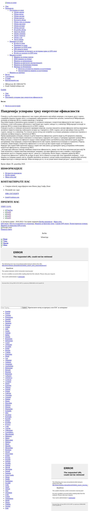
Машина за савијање (17, 72)
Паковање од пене (20, 45)
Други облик (18, 39)
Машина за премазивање (23, 61)
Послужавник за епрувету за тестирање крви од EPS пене (35, 51)
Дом (6, 6)
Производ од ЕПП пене (22, 47)
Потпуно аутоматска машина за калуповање (34, 69)
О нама (8, 78)
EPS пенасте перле (21, 49)
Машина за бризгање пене (44, 223)
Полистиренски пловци (78, 223)
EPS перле (5, 223)
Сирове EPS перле (62, 223)
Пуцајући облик (20, 30)
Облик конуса (19, 18)
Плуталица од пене (17, 10)
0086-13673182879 (12, 194)
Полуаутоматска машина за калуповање (33, 71)
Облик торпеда (19, 35)
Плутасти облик (20, 20)
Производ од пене (16, 41)
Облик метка (18, 14)
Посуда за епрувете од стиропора (21, 223)
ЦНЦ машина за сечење (23, 59)
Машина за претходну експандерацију (28, 63)
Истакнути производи (13, 173)
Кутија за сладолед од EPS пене (25, 53)
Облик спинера (19, 34)
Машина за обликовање (22, 67)
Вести (7, 74)
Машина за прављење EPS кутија (13, 225)
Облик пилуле (19, 28)
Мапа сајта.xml (10, 177)
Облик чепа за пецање (22, 22)
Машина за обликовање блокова (26, 65)
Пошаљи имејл (6, 229)
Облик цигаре (19, 16)
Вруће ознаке (10, 175)
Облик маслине (19, 24)
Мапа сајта (58, 222)
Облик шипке (19, 12)
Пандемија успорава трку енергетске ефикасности (24, 97)
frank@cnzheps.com (12, 197)
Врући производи (45, 222)
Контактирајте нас (12, 80)
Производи (9, 8)
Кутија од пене (19, 43)
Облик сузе (18, 37)
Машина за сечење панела (23, 57)
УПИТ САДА (6, 206)
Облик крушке (19, 26)
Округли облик (19, 32)
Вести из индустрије (12, 106)
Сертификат (9, 76)
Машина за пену (16, 55)
